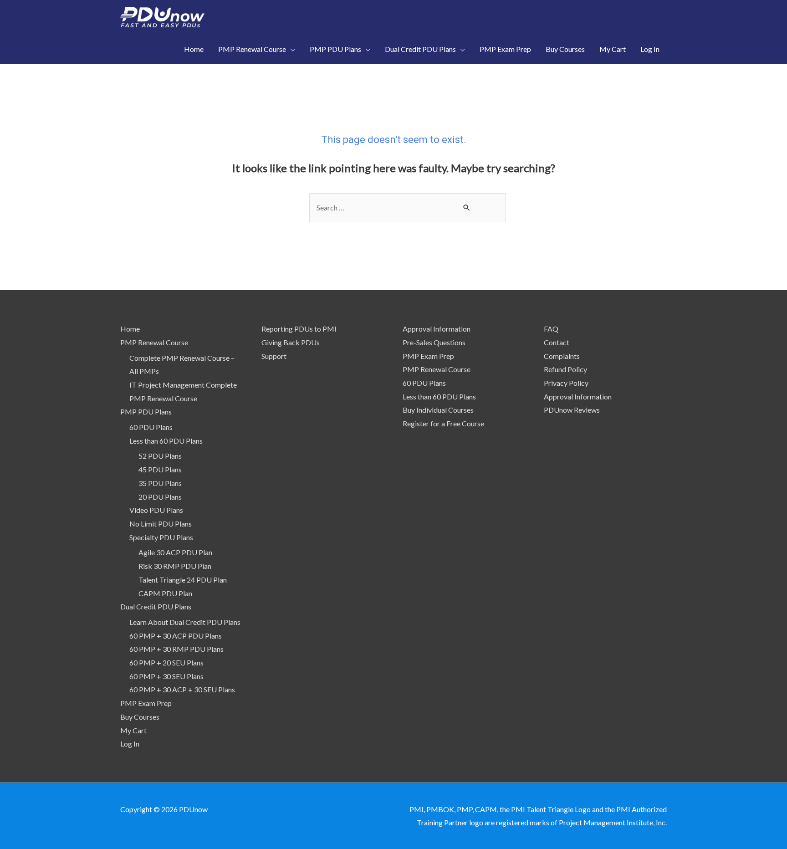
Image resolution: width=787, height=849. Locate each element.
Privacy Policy (566, 382)
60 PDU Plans (151, 427)
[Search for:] (407, 207)
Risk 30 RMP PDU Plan (174, 566)
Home (130, 328)
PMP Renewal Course (154, 342)
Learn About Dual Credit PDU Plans (184, 622)
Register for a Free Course (443, 423)
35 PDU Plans (160, 483)
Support (273, 356)
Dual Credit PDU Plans (155, 606)
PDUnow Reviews (572, 409)
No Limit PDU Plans (160, 523)
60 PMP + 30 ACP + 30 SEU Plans (182, 689)
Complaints (562, 356)
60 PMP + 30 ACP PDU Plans (175, 635)
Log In (129, 743)
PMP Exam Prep (146, 703)
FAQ (551, 328)
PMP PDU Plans (146, 411)
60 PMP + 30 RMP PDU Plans (176, 648)
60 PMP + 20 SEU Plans (166, 662)
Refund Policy (565, 369)
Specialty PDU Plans (161, 537)
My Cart (133, 730)
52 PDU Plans (160, 455)
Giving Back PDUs (290, 342)
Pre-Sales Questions (434, 342)
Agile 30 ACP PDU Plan (175, 552)
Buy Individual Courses (438, 409)
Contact (556, 342)
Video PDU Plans (156, 510)
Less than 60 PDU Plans (166, 440)
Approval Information (436, 328)
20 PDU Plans (160, 496)
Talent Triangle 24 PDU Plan (182, 579)
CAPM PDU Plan (165, 593)
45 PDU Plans (160, 469)
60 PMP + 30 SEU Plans (166, 676)
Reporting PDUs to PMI (299, 328)
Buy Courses (139, 716)
